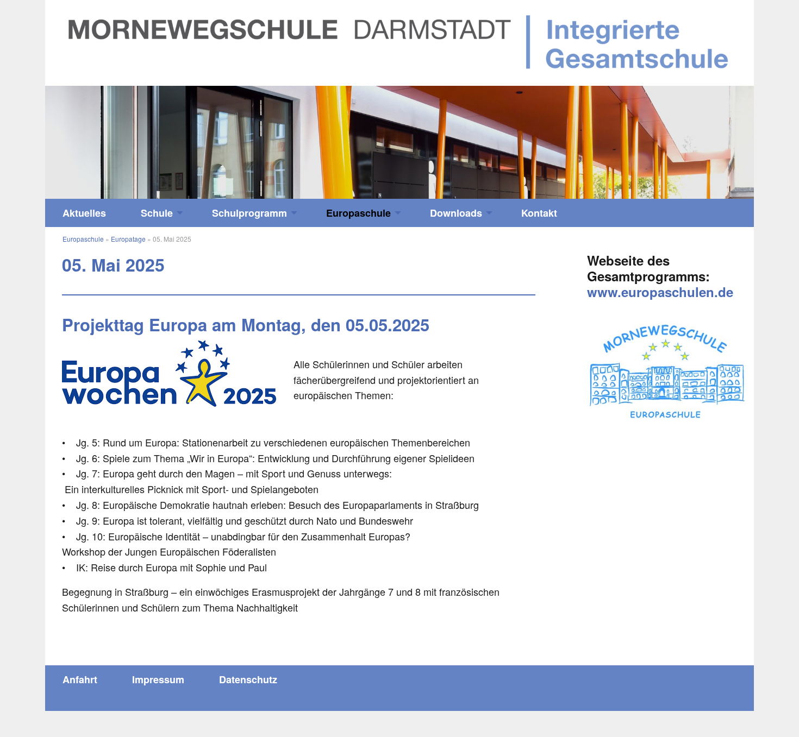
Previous (133, 137)
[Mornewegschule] (399, 41)
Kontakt (539, 213)
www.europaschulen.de (660, 291)
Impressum (158, 679)
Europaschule (358, 213)
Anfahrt (80, 679)
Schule (157, 213)
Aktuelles (84, 213)
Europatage (128, 238)
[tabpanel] (399, 142)
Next (665, 137)
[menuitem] (84, 213)
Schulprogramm (249, 213)
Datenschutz (248, 679)
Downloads (456, 213)
